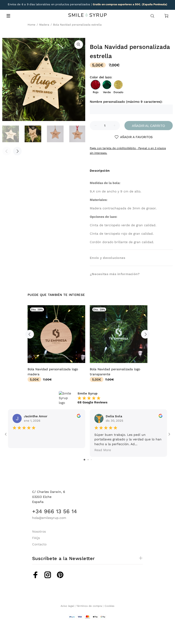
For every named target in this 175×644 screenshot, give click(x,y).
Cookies (110, 606)
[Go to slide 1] (84, 459)
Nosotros (39, 531)
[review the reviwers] (79, 416)
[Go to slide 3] (91, 459)
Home (31, 24)
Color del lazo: (101, 77)
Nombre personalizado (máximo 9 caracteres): (126, 101)
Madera (44, 24)
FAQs (36, 538)
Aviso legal (67, 606)
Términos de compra (89, 606)
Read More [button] (102, 450)
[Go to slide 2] (88, 459)
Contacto (39, 544)
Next (17, 151)
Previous (29, 334)
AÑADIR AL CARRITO (148, 126)
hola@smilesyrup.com (49, 518)
